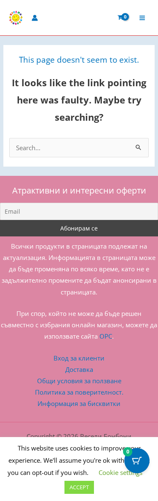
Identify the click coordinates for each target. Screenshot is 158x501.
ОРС (105, 336)
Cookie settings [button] (120, 472)
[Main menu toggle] (142, 17)
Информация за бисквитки (79, 403)
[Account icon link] (35, 18)
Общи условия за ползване (79, 380)
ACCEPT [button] (79, 487)
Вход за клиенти (79, 358)
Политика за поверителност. (79, 392)
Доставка (79, 369)
